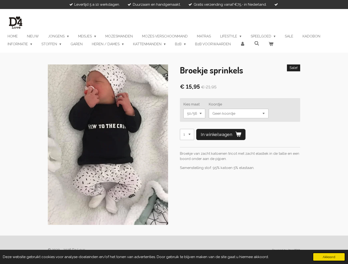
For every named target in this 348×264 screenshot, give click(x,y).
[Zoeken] (256, 43)
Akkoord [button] (329, 257)
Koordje (215, 104)
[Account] (242, 44)
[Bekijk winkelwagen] (271, 44)
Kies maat (191, 104)
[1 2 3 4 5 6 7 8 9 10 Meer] (187, 134)
